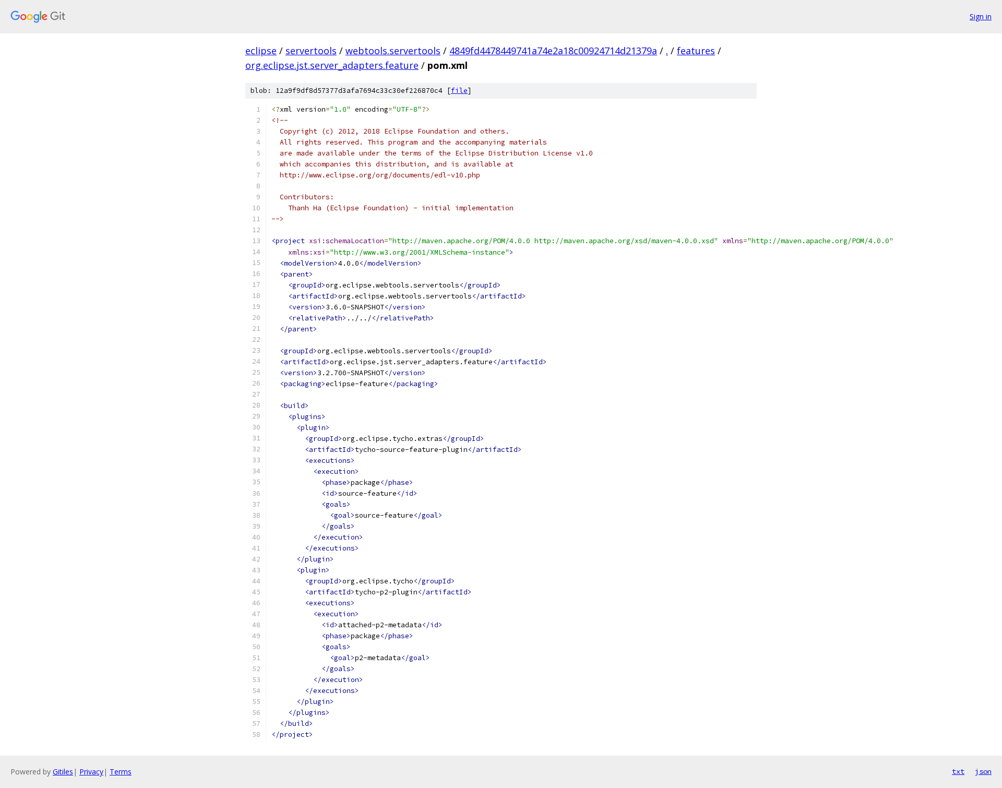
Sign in (981, 16)
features (696, 50)
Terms (121, 772)
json (983, 771)
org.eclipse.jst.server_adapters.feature (332, 65)
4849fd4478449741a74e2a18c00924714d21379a (553, 50)
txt (958, 771)
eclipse (261, 50)
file (459, 90)
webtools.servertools (392, 50)
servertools (311, 50)
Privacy (91, 772)
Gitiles (63, 772)
